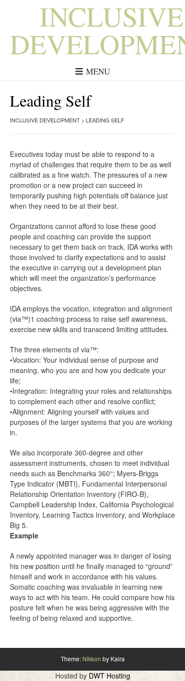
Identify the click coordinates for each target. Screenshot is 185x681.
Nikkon (91, 658)
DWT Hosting (109, 676)
